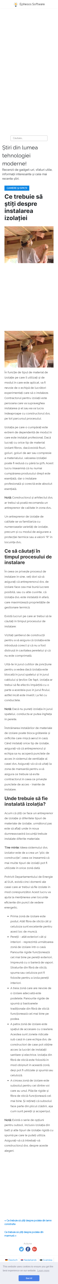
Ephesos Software (32, 4)
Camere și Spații (17, 188)
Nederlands (30, 1260)
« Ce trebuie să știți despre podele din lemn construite (28, 1222)
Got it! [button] (29, 1278)
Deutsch (13, 1260)
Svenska (47, 1260)
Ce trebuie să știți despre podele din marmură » (23, 1234)
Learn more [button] (43, 1270)
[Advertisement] (29, 42)
